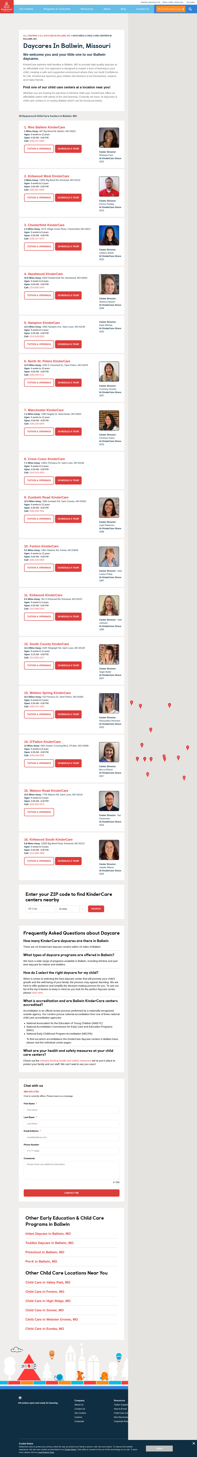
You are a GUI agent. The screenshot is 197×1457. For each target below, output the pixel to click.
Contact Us (142, 9)
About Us (79, 1405)
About (107, 9)
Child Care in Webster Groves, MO (51, 1319)
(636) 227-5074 (37, 239)
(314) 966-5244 (37, 609)
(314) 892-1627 (37, 658)
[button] (137, 759)
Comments (29, 1158)
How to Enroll (120, 1409)
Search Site (190, 10)
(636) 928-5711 (37, 375)
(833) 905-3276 (37, 804)
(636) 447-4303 (37, 706)
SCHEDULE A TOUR (68, 148)
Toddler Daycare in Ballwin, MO (49, 1243)
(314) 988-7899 (37, 853)
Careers (78, 1417)
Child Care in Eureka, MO (44, 1329)
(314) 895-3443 (37, 287)
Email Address (32, 1131)
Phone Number (31, 1145)
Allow (159, 1448)
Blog (123, 9)
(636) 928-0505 (37, 755)
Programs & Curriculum (57, 9)
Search (96, 909)
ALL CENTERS (30, 36)
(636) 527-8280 (37, 141)
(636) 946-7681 (37, 511)
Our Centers (26, 9)
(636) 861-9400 (37, 190)
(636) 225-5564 (37, 560)
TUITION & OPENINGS (39, 148)
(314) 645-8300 (37, 336)
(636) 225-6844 (37, 424)
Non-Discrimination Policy (126, 1417)
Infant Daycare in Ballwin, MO (48, 1233)
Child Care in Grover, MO (44, 1310)
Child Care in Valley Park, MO (47, 1282)
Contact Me (71, 1193)
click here (37, 992)
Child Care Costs (122, 1413)
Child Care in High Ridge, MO (48, 1301)
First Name (30, 1103)
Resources (87, 9)
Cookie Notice (70, 1449)
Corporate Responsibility (125, 1421)
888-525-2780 (31, 1091)
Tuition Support (121, 1405)
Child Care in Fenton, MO (44, 1291)
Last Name (30, 1117)
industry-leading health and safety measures (65, 1060)
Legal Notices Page (46, 1452)
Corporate (79, 1421)
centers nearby (169, 9)
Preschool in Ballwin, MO (44, 1252)
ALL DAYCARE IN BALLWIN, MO (54, 36)
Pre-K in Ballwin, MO (41, 1261)
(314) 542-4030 (37, 472)
